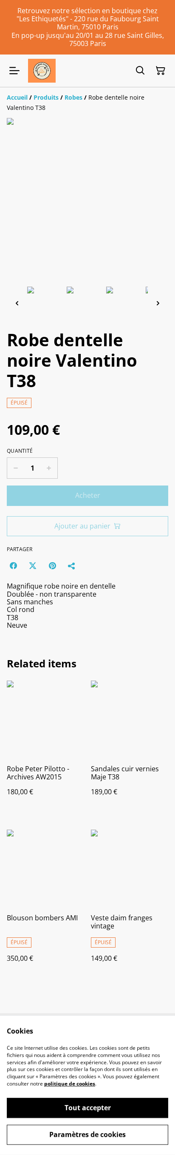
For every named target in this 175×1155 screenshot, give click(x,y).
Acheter (87, 495)
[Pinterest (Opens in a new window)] (52, 565)
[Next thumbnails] (158, 303)
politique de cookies (69, 1083)
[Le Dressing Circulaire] (42, 71)
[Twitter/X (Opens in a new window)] (32, 565)
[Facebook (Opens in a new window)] (13, 565)
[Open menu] (14, 70)
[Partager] (71, 565)
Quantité (20, 451)
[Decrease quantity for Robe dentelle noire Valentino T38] (15, 468)
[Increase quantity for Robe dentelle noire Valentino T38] (49, 468)
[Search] (140, 70)
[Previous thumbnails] (17, 303)
